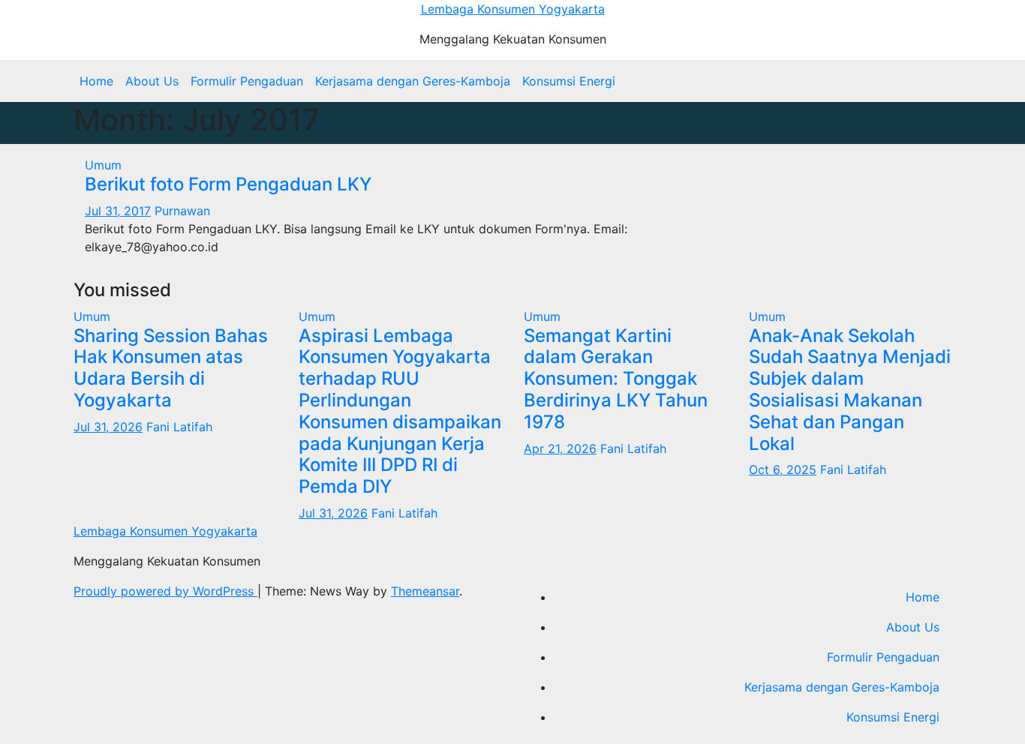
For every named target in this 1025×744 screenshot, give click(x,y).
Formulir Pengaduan (247, 81)
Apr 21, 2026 (560, 448)
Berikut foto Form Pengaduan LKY (228, 184)
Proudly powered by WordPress (165, 591)
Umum (103, 165)
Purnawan (182, 210)
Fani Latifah (179, 426)
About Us (152, 81)
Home (96, 81)
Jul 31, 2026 (108, 426)
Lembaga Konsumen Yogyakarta (513, 9)
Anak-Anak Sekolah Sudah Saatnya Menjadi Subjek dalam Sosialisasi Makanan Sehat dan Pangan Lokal (850, 389)
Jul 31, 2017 (118, 210)
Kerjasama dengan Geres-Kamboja (412, 81)
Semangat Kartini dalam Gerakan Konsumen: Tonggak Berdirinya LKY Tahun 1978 (616, 379)
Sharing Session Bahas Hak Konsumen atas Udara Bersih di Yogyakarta (171, 368)
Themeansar (425, 591)
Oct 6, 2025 (782, 469)
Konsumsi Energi (568, 81)
